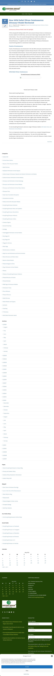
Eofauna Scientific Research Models (11, 201)
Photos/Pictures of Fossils (9, 277)
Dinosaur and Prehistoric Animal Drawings (13, 181)
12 (38, 558)
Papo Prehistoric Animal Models (10, 267)
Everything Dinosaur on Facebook (11, 526)
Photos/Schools (6, 281)
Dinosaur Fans (28, 25)
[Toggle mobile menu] (51, 8)
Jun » (6, 567)
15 (9, 560)
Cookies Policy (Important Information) (12, 474)
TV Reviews (5, 312)
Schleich (5, 305)
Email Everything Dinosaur (37, 597)
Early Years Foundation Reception (11, 194)
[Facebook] (2, 612)
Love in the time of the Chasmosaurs (12, 490)
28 (2, 565)
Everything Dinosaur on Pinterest (11, 536)
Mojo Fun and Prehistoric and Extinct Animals (14, 253)
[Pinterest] (7, 612)
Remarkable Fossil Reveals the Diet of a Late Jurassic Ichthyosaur (13, 628)
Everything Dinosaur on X (9, 540)
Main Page (5, 246)
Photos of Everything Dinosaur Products (12, 274)
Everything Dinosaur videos (9, 219)
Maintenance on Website (9, 250)
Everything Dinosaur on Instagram (11, 529)
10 (24, 558)
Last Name (30, 634)
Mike (11, 25)
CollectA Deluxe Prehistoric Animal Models (13, 177)
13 (45, 558)
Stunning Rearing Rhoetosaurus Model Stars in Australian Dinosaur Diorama (13, 633)
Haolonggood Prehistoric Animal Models (12, 232)
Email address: (32, 621)
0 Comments (16, 26)
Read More (49, 141)
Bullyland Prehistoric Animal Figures (11, 170)
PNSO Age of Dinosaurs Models (10, 284)
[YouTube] (9, 612)
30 (17, 565)
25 (31, 563)
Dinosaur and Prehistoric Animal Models (12, 184)
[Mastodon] (11, 612)
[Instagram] (13, 612)
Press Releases (6, 291)
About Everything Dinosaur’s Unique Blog (13, 468)
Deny (27, 670)
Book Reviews (6, 167)
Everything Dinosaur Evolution (10, 205)
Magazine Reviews (7, 243)
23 (17, 563)
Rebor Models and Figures (9, 301)
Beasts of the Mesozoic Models (10, 163)
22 (10, 563)
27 (45, 563)
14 (2, 560)
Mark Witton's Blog (7, 494)
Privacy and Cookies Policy (9, 471)
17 (24, 560)
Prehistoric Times (7, 287)
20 (45, 560)
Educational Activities (8, 198)
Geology (5, 229)
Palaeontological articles (9, 263)
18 (31, 560)
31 (24, 565)
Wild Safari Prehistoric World (10, 315)
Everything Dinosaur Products (38, 25)
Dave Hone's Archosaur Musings (10, 487)
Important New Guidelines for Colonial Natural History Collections (14, 639)
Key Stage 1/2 (6, 236)
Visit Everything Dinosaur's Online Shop (12, 517)
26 (38, 563)
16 (17, 560)
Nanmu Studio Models (8, 260)
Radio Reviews (6, 298)
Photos (4, 270)
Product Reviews (7, 294)
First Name (31, 628)
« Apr (3, 567)
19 (38, 560)
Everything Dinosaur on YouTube (10, 543)
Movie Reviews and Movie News (10, 256)
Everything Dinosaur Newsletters (11, 212)
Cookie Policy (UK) (7, 478)
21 (2, 563)
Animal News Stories (8, 160)
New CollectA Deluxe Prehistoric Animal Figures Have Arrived (12, 622)
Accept (27, 666)
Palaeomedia (6, 497)
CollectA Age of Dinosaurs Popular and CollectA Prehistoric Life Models (20, 174)
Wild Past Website (7, 508)
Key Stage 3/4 (6, 239)
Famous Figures (7, 222)
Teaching (5, 308)
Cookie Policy (26, 674)
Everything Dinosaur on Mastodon (11, 533)
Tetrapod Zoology (7, 504)
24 (24, 563)
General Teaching (7, 225)
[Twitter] (4, 612)
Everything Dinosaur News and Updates (12, 208)
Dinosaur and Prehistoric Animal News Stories (14, 188)
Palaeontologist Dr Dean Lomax (10, 501)
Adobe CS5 (5, 157)
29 (10, 565)
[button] (52, 656)
